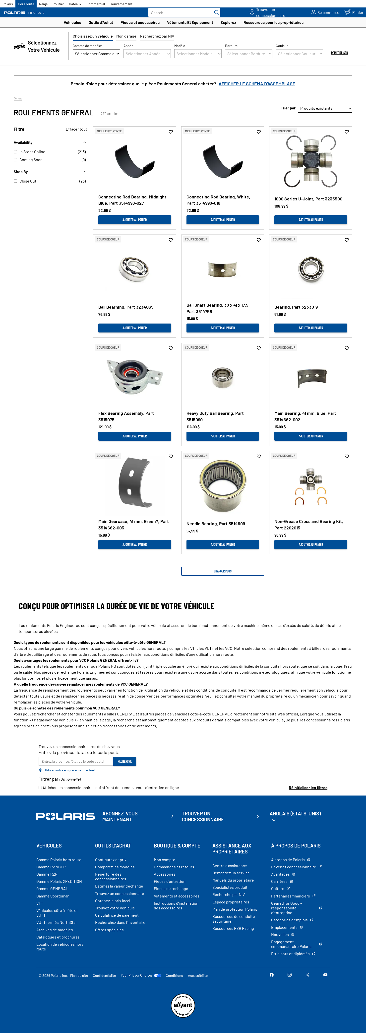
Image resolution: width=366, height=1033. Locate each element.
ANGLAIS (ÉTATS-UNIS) (295, 813)
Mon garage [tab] (126, 36)
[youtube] (325, 975)
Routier (58, 4)
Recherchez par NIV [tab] (157, 36)
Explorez (228, 22)
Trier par (288, 107)
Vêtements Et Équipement (190, 22)
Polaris (7, 4)
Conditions (174, 975)
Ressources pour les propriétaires (274, 22)
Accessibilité (198, 975)
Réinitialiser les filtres (308, 787)
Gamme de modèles (88, 46)
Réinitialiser (339, 53)
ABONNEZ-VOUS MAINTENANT (120, 816)
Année (128, 46)
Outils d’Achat (101, 22)
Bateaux (75, 4)
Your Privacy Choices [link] (137, 975)
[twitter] (307, 975)
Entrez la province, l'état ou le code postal (80, 752)
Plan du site (79, 975)
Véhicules (72, 22)
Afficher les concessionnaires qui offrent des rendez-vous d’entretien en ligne (110, 787)
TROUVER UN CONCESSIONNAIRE (203, 816)
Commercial (95, 4)
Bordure (231, 46)
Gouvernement (121, 4)
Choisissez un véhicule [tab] (93, 36)
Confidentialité (104, 975)
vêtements (146, 725)
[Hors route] (26, 12)
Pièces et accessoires (140, 22)
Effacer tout (76, 129)
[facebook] (272, 975)
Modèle (179, 46)
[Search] (215, 12)
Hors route (26, 4)
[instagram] (290, 975)
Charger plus (223, 571)
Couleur (282, 46)
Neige (43, 4)
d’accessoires (114, 725)
